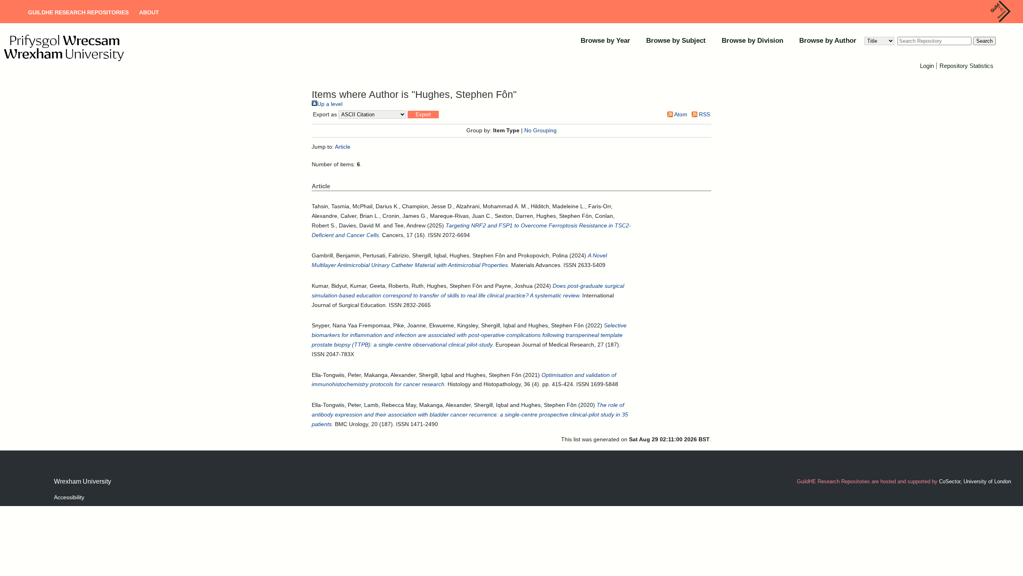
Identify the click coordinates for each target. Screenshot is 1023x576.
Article (342, 147)
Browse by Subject (676, 40)
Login (927, 65)
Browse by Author (827, 40)
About (149, 12)
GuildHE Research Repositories (78, 12)
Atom (680, 114)
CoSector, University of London (975, 481)
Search (984, 41)
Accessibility (69, 497)
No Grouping (540, 130)
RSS (703, 114)
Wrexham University (82, 481)
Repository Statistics (966, 65)
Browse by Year (605, 40)
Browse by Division (752, 40)
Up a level (329, 104)
